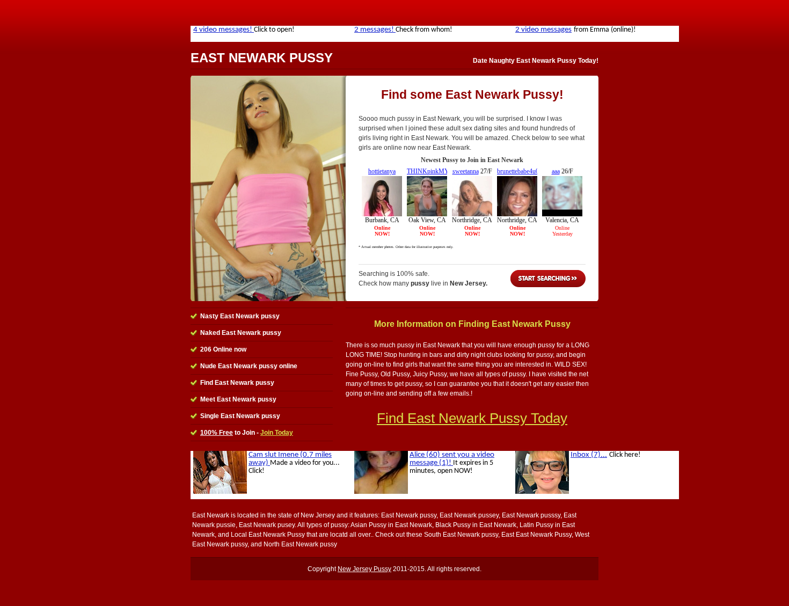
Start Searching (548, 278)
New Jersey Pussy (364, 569)
